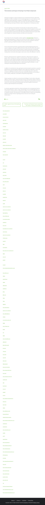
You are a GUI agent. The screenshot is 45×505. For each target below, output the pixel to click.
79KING (4, 316)
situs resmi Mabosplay (6, 178)
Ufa (3, 483)
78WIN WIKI (5, 285)
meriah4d (4, 126)
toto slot (4, 389)
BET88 (4, 329)
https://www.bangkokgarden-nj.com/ (9, 268)
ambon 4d (4, 142)
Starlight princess (5, 129)
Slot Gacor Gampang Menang (7, 486)
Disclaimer (24, 500)
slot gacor (4, 187)
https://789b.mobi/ (6, 216)
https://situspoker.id (6, 442)
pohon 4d (4, 464)
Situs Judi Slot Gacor (6, 473)
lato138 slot (5, 385)
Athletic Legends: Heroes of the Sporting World (12, 104)
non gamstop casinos (6, 219)
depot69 (4, 200)
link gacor (4, 348)
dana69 (4, 260)
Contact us (18, 500)
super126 (4, 357)
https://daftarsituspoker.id (7, 445)
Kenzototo (4, 401)
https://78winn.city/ (6, 326)
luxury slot (4, 225)
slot (3, 162)
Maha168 (4, 135)
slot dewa (4, 458)
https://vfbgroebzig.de (6, 448)
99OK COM (4, 360)
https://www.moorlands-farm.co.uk (8, 420)
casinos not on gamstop (7, 206)
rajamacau (4, 172)
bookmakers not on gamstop (7, 228)
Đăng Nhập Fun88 (6, 345)
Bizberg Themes (37, 502)
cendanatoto (5, 423)
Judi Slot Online (5, 476)
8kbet (4, 291)
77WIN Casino (5, 238)
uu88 (3, 184)
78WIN (4, 276)
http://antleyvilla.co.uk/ (6, 429)
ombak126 (4, 222)
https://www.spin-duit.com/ (7, 376)
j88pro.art (4, 294)
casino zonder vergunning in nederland (9, 148)
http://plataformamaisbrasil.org (8, 398)
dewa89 (4, 392)
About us (13, 500)
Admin (7, 99)
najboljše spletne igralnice (7, 417)
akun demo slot (5, 480)
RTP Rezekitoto (5, 455)
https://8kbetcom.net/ (6, 411)
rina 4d (4, 159)
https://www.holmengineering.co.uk (8, 492)
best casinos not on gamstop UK (8, 250)
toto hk (4, 395)
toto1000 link (5, 247)
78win (4, 298)
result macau (5, 231)
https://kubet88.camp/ (6, 338)
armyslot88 (4, 113)
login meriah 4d (5, 154)
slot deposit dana (30, 37)
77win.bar (4, 351)
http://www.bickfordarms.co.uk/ (8, 489)
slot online (4, 354)
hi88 (3, 382)
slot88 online (5, 379)
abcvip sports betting (6, 367)
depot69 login (5, 279)
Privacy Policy (30, 500)
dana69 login (5, 197)
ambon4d (4, 169)
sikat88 (4, 433)
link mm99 (4, 373)
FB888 (4, 323)
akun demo (5, 175)
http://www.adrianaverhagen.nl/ (8, 461)
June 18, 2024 (7, 8)
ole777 (4, 436)
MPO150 (4, 191)
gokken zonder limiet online (7, 145)
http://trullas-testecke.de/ (7, 467)
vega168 (4, 241)
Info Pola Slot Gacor (6, 470)
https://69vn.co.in (6, 272)
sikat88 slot (4, 288)
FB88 (3, 244)
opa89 (4, 203)
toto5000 (4, 139)
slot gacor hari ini (5, 117)
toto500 (4, 264)
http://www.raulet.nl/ (6, 110)
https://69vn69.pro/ (6, 307)
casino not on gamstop (6, 234)
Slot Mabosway (5, 123)
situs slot (4, 256)
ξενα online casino (6, 181)
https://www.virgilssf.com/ (7, 370)
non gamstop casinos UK (7, 320)
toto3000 (4, 194)
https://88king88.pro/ (6, 313)
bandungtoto (5, 165)
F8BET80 (4, 304)
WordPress (26, 502)
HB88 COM (4, 342)
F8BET (4, 253)
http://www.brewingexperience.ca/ (8, 451)
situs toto (4, 132)
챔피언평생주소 (5, 212)
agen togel (4, 120)
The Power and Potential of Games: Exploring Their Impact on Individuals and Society (32, 104)
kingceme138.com (6, 414)
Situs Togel (4, 404)
